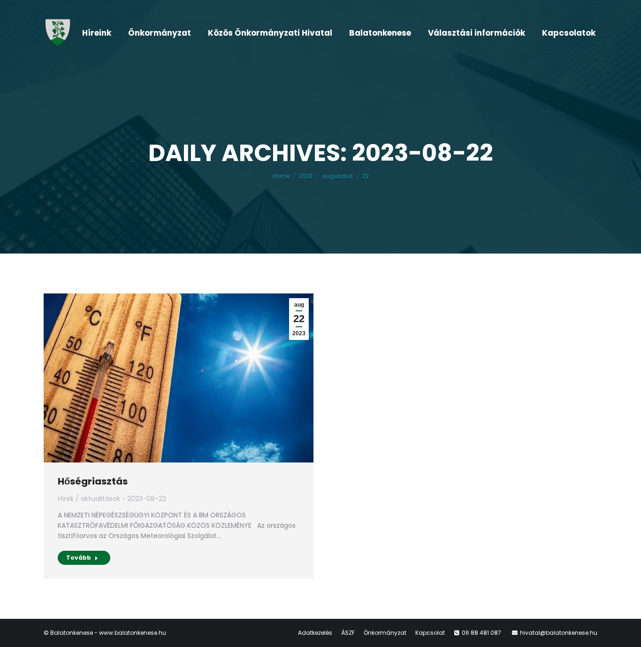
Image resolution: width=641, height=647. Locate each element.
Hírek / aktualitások (89, 498)
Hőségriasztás (93, 481)
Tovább (78, 558)
